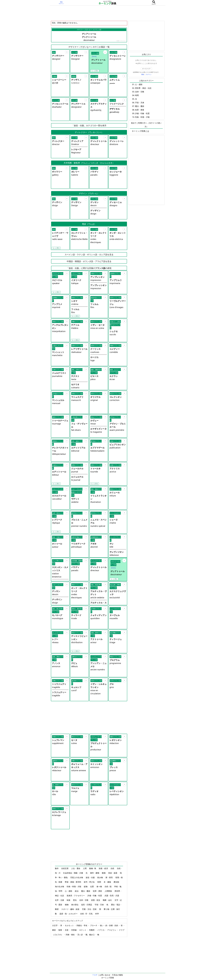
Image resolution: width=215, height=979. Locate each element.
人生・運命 (76, 868)
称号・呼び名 (89, 882)
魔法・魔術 (86, 891)
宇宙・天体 (99, 904)
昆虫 (75, 900)
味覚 (69, 900)
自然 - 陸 (108, 886)
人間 (85, 868)
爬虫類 (117, 882)
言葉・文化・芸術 (89, 909)
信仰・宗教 (84, 900)
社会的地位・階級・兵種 (73, 873)
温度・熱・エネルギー (68, 913)
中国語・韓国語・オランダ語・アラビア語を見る (89, 261)
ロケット (83, 930)
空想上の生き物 (76, 877)
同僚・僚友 (70, 934)
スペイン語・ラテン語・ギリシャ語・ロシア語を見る (89, 254)
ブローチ (94, 925)
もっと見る (94, 71)
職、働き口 (90, 934)
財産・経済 (103, 868)
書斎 (54, 930)
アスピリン (112, 930)
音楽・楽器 (113, 873)
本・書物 (107, 882)
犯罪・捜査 (97, 891)
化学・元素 (59, 900)
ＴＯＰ (95, 975)
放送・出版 (90, 877)
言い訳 (80, 934)
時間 (99, 882)
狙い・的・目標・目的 (109, 925)
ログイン (61, 3)
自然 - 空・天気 (86, 913)
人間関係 (108, 891)
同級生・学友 (82, 925)
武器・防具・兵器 (112, 895)
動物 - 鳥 (93, 868)
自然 (113, 868)
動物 (104, 873)
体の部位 (75, 904)
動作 (57, 868)
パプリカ (101, 930)
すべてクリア (146, 69)
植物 (67, 904)
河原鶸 (74, 930)
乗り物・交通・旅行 (112, 909)
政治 (77, 891)
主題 (67, 930)
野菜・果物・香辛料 (73, 882)
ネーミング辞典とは (140, 131)
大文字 (55, 925)
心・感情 (69, 891)
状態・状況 (96, 900)
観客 (60, 930)
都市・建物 (95, 873)
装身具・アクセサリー (76, 895)
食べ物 (99, 886)
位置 (92, 886)
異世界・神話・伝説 (143, 88)
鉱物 (86, 886)
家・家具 (109, 877)
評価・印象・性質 (94, 895)
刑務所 (92, 930)
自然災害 (65, 868)
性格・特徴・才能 (74, 886)
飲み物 (100, 877)
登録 (61, 2)
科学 (97, 913)
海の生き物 (59, 886)
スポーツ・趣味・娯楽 (70, 909)
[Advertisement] (107, 13)
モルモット (69, 925)
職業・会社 (107, 900)
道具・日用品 (86, 904)
